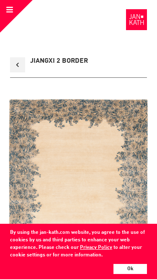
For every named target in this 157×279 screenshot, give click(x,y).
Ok (130, 268)
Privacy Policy (96, 247)
